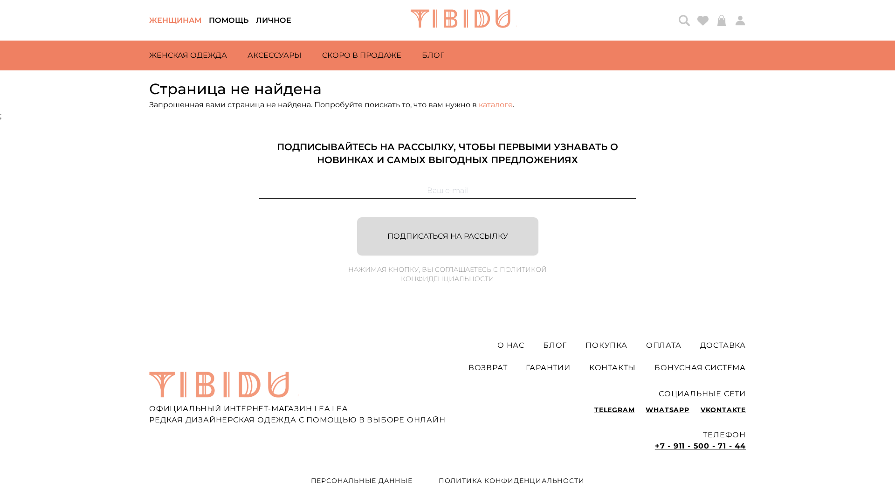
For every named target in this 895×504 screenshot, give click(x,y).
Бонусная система (700, 367)
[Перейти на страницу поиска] (684, 20)
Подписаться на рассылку (447, 236)
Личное (273, 20)
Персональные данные (362, 480)
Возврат (488, 367)
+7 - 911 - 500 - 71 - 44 (700, 446)
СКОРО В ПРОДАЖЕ (361, 55)
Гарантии (548, 367)
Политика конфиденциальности (512, 480)
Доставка (723, 345)
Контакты (612, 367)
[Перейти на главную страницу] (464, 20)
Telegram (614, 410)
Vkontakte (723, 410)
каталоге (496, 104)
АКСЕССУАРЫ (275, 55)
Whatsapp (667, 410)
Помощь (228, 20)
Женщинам (175, 20)
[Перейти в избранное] (703, 20)
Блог (433, 55)
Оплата (664, 345)
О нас (510, 345)
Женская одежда (188, 55)
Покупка (606, 345)
